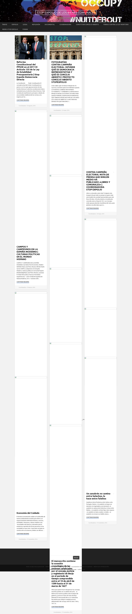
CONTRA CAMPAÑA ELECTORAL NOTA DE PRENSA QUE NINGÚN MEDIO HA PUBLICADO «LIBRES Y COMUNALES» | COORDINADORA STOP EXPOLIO (98, 181)
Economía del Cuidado (28, 513)
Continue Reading (23, 100)
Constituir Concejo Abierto (87, 24)
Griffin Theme (81, 569)
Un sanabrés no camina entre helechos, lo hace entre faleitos (98, 496)
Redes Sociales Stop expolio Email (35, 566)
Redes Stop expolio (10, 29)
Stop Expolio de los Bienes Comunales (66, 12)
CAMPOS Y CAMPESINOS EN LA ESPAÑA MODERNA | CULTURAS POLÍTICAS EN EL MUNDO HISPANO (28, 253)
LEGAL (25, 24)
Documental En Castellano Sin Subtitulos (81, 566)
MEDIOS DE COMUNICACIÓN (101, 566)
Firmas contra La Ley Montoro (116, 24)
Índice (4, 24)
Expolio (15, 24)
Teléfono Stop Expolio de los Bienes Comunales (57, 566)
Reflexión (36, 24)
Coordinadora (65, 24)
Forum (25, 29)
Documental (50, 24)
